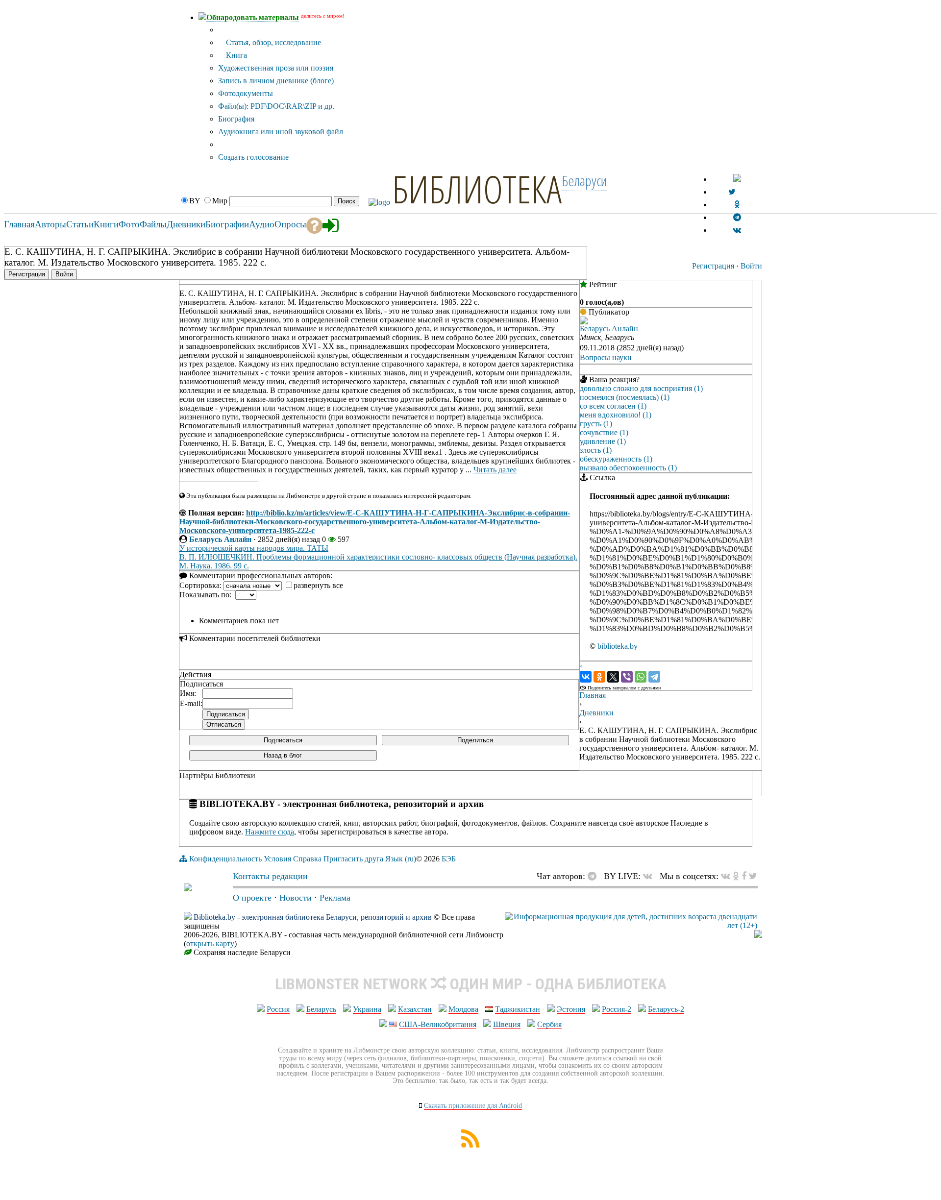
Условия (277, 859)
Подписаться (283, 740)
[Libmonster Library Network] (758, 935)
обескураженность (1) (616, 459)
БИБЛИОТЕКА (477, 189)
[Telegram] (654, 677)
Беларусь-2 (666, 1009)
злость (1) (596, 450)
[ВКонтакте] (586, 677)
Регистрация (713, 266)
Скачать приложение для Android (473, 1105)
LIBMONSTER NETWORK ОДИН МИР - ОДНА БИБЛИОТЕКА (471, 984)
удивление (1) (603, 441)
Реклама (335, 898)
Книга (235, 55)
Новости (295, 898)
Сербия (549, 1024)
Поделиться (475, 740)
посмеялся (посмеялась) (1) (624, 397)
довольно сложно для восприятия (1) (641, 388)
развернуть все (318, 585)
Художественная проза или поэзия (275, 68)
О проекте (252, 898)
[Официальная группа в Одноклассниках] (737, 204)
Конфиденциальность (225, 859)
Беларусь (321, 1009)
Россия (278, 1009)
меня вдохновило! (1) (615, 415)
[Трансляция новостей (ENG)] (732, 192)
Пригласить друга (353, 859)
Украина (367, 1009)
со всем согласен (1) (613, 406)
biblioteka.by (617, 646)
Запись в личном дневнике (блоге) (276, 80)
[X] (613, 677)
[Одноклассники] (599, 677)
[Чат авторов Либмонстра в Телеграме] (737, 217)
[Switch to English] (737, 179)
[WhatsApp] (640, 677)
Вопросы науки (606, 357)
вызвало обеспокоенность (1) (628, 468)
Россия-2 (616, 1009)
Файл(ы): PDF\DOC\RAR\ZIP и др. (276, 106)
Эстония (571, 1009)
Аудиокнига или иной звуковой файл (280, 131)
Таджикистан (517, 1009)
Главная (592, 695)
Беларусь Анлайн (220, 539)
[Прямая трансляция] (650, 876)
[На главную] (188, 888)
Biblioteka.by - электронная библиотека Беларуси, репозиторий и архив (313, 917)
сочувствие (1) (604, 432)
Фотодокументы (245, 93)
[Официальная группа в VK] (737, 230)
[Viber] (627, 677)
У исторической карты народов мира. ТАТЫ (253, 548)
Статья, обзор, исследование (272, 42)
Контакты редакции (270, 876)
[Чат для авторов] (594, 876)
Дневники (596, 713)
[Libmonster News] (753, 876)
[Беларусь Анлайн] (584, 322)
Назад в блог (283, 755)
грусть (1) (596, 423)
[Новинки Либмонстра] (736, 876)
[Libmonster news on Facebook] (744, 876)
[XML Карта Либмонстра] (470, 1145)
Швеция (506, 1024)
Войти (751, 266)
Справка (307, 859)
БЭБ (449, 859)
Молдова (463, 1009)
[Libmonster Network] (631, 925)
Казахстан (415, 1009)
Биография (236, 119)
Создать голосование (253, 157)
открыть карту (210, 943)
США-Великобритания (437, 1024)
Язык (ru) (400, 859)
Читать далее (495, 469)
